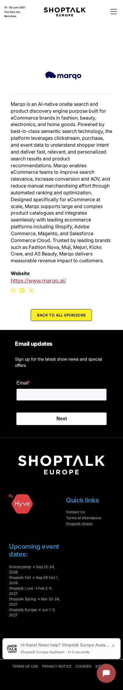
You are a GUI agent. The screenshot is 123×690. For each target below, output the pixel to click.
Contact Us (75, 512)
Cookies (83, 666)
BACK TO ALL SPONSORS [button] (61, 315)
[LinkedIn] (23, 289)
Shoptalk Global (79, 524)
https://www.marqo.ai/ (38, 280)
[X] (32, 289)
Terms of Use (25, 666)
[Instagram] (14, 289)
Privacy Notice (57, 666)
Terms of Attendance (83, 518)
